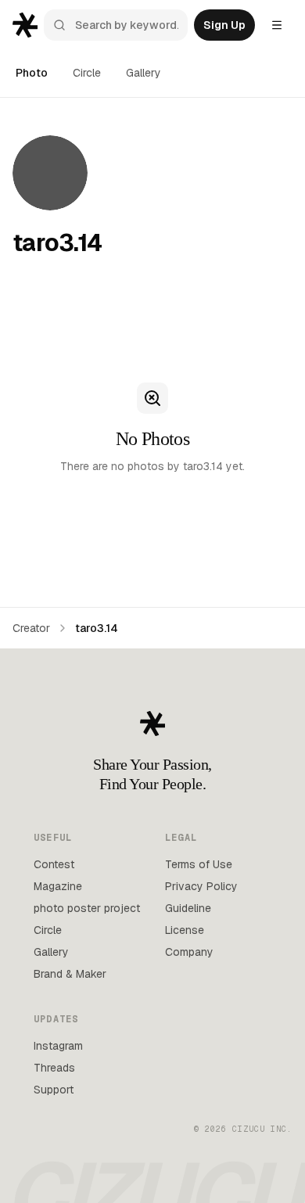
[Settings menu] (276, 25)
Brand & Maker (70, 974)
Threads (54, 1068)
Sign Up (224, 25)
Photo (32, 73)
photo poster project (87, 908)
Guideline (188, 908)
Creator (31, 628)
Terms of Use (198, 864)
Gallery (143, 73)
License (184, 930)
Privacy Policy (201, 886)
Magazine (58, 886)
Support (54, 1090)
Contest (54, 864)
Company (189, 952)
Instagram (58, 1046)
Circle (87, 73)
